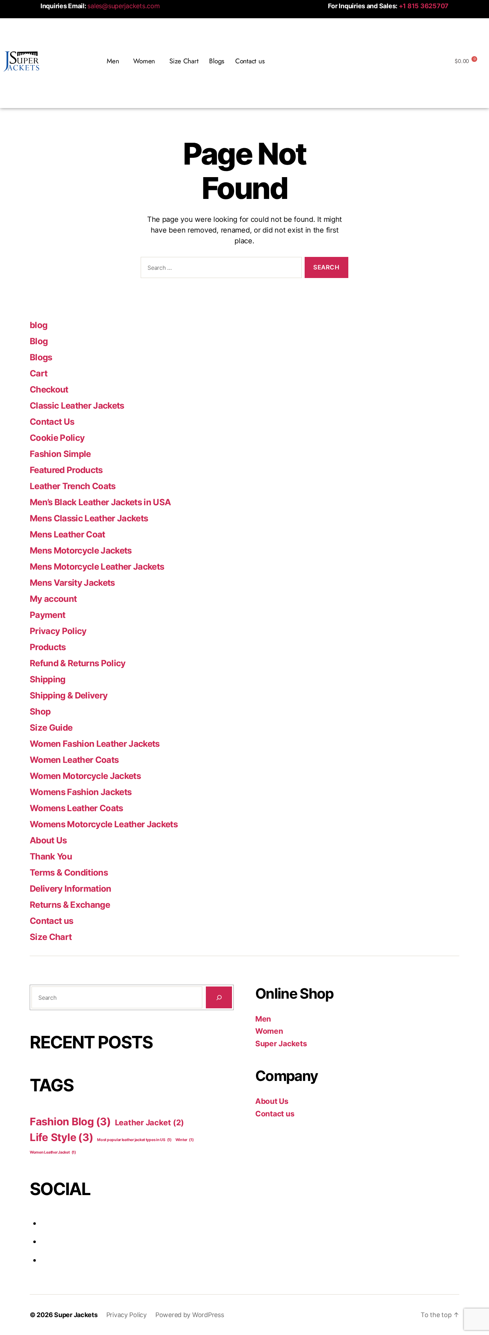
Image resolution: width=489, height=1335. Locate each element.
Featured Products (66, 470)
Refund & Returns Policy (78, 663)
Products (48, 647)
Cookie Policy (57, 438)
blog (38, 325)
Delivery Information (70, 888)
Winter (184, 1139)
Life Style (61, 1137)
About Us (48, 840)
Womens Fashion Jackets (80, 792)
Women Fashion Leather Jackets (95, 744)
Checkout (49, 389)
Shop (40, 711)
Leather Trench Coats (73, 486)
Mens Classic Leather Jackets (89, 518)
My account (53, 599)
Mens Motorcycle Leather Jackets (97, 566)
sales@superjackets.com (123, 6)
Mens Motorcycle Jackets (81, 550)
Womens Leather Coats (76, 808)
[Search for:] (220, 269)
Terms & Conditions (69, 872)
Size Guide (51, 727)
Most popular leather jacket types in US (134, 1139)
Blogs (216, 61)
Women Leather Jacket (53, 1152)
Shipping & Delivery (68, 695)
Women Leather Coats (74, 760)
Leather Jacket (149, 1122)
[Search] (219, 997)
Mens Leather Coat (67, 534)
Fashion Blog (70, 1121)
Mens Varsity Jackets (72, 583)
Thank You (51, 856)
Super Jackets (281, 1043)
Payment (47, 615)
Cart (38, 373)
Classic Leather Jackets (77, 405)
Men (263, 1018)
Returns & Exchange (70, 905)
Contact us (250, 61)
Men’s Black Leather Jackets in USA (100, 502)
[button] (114, 61)
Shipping (48, 679)
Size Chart (183, 61)
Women (269, 1031)
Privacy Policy (58, 631)
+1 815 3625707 (424, 6)
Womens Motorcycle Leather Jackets (104, 824)
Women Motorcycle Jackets (85, 776)
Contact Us (52, 421)
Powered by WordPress (189, 1315)
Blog (39, 341)
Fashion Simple (60, 454)
